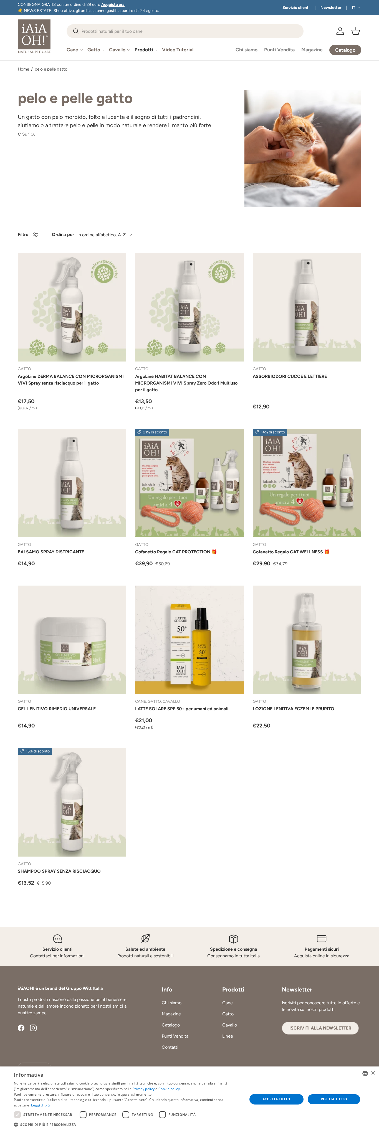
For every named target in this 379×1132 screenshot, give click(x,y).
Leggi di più (40, 1105)
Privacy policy (144, 1088)
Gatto (93, 49)
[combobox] (185, 31)
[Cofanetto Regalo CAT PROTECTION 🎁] (189, 483)
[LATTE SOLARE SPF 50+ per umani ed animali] (189, 640)
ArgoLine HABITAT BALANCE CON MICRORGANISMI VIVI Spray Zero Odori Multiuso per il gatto (186, 383)
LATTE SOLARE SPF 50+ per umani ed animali (181, 708)
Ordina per (63, 234)
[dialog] (189, 1099)
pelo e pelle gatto (51, 69)
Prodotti (144, 49)
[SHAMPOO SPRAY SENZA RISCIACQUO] (72, 802)
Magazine (312, 49)
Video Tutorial (177, 49)
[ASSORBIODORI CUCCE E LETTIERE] (307, 307)
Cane (72, 49)
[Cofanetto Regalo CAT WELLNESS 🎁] (307, 483)
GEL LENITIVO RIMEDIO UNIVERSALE (57, 708)
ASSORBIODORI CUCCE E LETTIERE (290, 376)
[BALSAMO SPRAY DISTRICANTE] (72, 483)
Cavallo (117, 49)
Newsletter (330, 7)
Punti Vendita (279, 49)
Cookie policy (169, 1088)
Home (23, 69)
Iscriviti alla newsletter (320, 1028)
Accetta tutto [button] (276, 1099)
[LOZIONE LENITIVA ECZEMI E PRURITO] (307, 640)
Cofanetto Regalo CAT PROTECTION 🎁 (176, 551)
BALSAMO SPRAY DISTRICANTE (51, 551)
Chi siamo (246, 49)
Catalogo (171, 1025)
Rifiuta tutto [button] (334, 1099)
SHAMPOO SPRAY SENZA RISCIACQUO (59, 871)
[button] (356, 31)
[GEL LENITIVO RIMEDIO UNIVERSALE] (72, 640)
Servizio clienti (296, 7)
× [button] (373, 1073)
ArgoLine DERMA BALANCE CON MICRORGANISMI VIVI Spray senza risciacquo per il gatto (71, 380)
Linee (227, 1036)
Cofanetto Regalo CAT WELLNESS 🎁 (291, 551)
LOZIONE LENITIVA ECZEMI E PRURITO (293, 708)
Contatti (170, 1047)
